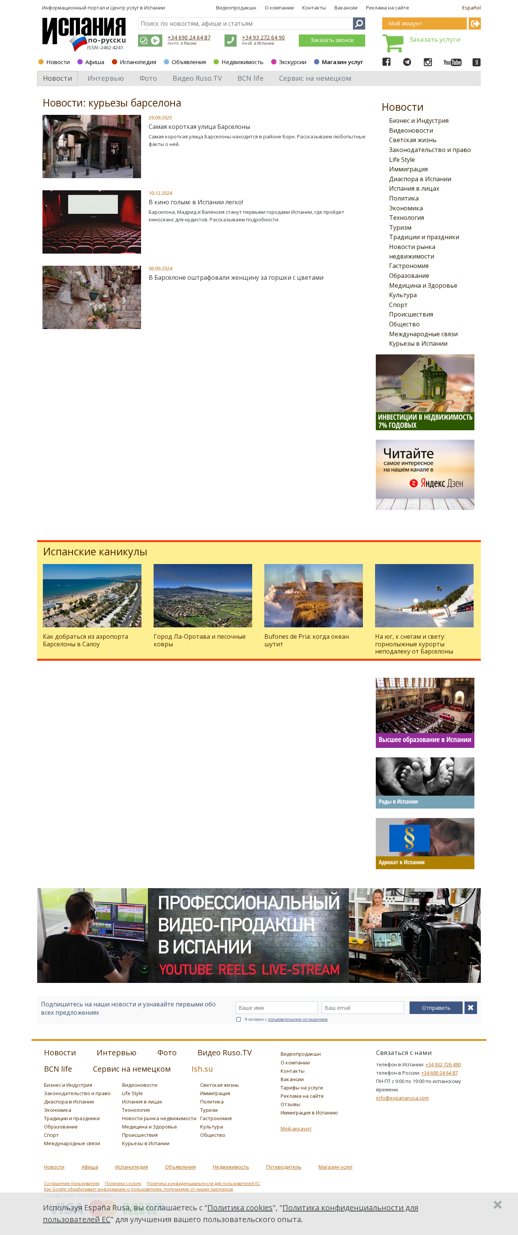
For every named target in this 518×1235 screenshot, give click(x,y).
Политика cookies (123, 1183)
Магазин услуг (342, 62)
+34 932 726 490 (443, 1064)
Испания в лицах (414, 188)
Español (471, 7)
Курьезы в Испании (418, 343)
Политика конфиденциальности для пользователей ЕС (203, 1183)
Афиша (94, 62)
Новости (58, 62)
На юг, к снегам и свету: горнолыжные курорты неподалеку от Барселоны (414, 643)
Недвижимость (242, 62)
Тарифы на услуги (302, 1087)
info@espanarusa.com (402, 1097)
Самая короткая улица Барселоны (199, 126)
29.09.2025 (160, 117)
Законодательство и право (430, 150)
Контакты (314, 7)
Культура (403, 295)
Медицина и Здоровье (423, 285)
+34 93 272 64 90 (263, 37)
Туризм (400, 227)
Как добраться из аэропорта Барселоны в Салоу (85, 640)
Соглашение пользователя (71, 1183)
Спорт (398, 305)
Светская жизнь (412, 140)
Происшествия (411, 314)
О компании (279, 7)
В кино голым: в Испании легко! (196, 202)
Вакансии (346, 7)
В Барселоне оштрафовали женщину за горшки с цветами (236, 277)
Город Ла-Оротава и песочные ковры (200, 640)
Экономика (406, 208)
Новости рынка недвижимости (159, 1118)
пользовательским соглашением (298, 1019)
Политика (404, 198)
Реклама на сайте (387, 7)
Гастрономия (409, 266)
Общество (404, 324)
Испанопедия (138, 62)
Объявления (189, 62)
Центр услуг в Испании (137, 7)
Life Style (402, 159)
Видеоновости (411, 130)
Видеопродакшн (236, 7)
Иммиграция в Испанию (309, 1112)
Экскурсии (292, 62)
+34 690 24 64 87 (189, 37)
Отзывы (290, 1104)
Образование (409, 275)
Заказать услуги (435, 39)
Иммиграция (408, 169)
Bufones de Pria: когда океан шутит (306, 640)
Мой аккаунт (296, 1128)
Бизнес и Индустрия (419, 120)
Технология (406, 217)
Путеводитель (283, 1166)
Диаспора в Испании (420, 179)
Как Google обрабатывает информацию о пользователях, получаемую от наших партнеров (138, 1189)
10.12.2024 (160, 193)
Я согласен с (286, 1019)
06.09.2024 (160, 268)
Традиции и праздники (424, 237)
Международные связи (423, 334)
